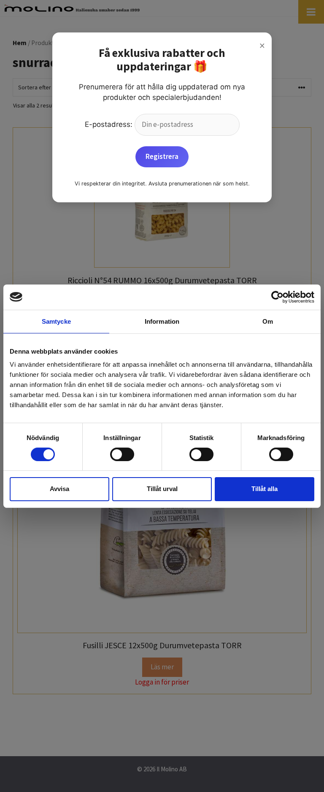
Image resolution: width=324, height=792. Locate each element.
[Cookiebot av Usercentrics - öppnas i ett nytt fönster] (277, 296)
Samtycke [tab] (56, 321)
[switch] (122, 454)
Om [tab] (267, 321)
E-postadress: (110, 124)
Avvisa (59, 488)
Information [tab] (162, 321)
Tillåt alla (264, 488)
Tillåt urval (162, 488)
